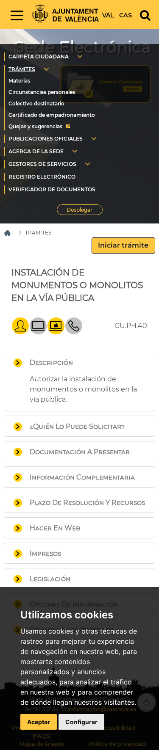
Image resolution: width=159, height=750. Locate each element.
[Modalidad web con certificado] (55, 332)
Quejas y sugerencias (35, 126)
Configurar (81, 721)
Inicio (65, 13)
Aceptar (38, 721)
